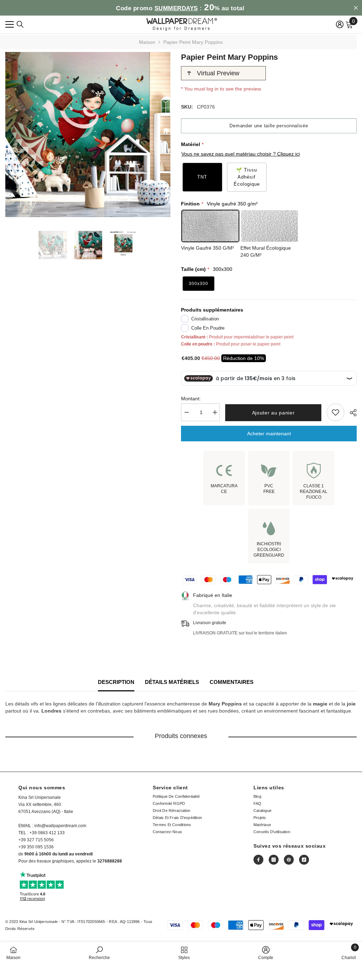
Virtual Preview (218, 73)
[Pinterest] (289, 860)
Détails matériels (172, 682)
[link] (99, 952)
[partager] (350, 412)
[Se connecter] (339, 24)
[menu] (9, 24)
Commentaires (231, 682)
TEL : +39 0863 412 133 (41, 832)
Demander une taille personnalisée (268, 125)
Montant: (191, 398)
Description (116, 682)
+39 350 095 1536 (36, 846)
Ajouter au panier (273, 413)
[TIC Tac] (304, 860)
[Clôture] (20, 24)
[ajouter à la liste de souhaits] (335, 412)
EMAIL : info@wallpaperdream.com (52, 825)
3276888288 (109, 861)
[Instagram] (274, 860)
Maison (147, 42)
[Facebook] (258, 860)
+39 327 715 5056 (36, 839)
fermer (355, 8)
